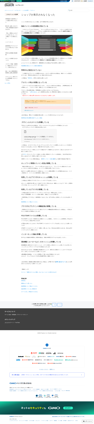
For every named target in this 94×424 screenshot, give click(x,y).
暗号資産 (64, 420)
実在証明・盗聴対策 (13, 390)
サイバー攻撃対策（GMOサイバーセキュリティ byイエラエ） (28, 390)
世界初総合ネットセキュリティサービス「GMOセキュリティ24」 (20, 389)
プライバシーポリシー (22, 314)
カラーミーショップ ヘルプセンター (13, 10)
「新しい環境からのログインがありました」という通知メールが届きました (11, 35)
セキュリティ (38, 420)
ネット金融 (60, 420)
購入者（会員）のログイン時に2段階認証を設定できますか (11, 27)
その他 (76, 420)
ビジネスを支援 (31, 420)
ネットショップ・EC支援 (23, 420)
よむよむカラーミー (10, 322)
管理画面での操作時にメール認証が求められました (11, 20)
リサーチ (50, 420)
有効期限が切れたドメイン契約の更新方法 (31, 65)
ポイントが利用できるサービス (11, 59)
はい (55, 304)
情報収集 (55, 420)
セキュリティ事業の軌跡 (66, 390)
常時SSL (30, 78)
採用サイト (52, 369)
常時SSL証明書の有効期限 (11, 53)
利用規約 (14, 314)
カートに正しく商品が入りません (29, 291)
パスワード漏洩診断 (36, 389)
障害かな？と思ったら (26, 283)
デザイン (25, 154)
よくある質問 (25, 10)
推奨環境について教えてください (29, 202)
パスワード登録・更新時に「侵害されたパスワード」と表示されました (11, 65)
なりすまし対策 (57, 390)
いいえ (60, 304)
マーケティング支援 (44, 420)
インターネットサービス (14, 420)
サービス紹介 (8, 314)
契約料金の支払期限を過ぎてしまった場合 (31, 118)
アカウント (32, 10)
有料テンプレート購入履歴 (48, 159)
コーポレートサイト (43, 369)
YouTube (17, 322)
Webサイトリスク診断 (44, 389)
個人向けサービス (71, 420)
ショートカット (9, 42)
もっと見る (7, 83)
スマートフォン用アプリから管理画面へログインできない (11, 78)
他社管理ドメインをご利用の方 (29, 289)
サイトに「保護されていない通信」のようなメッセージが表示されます (39, 272)
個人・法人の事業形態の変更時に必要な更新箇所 (11, 72)
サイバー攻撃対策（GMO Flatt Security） (46, 390)
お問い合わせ (33, 92)
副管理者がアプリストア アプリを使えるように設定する (11, 47)
